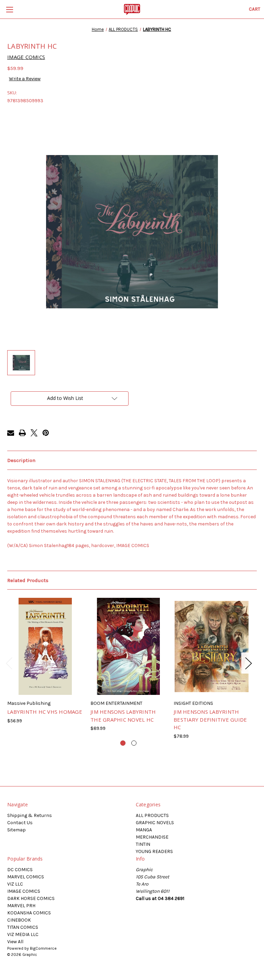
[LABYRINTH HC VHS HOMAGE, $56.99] (45, 646)
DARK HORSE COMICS (31, 898)
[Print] (22, 433)
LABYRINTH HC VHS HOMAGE (44, 711)
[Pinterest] (45, 433)
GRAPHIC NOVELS (155, 823)
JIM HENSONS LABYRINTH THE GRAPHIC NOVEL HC (123, 715)
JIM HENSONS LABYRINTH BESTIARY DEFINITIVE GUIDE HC (210, 719)
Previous (9, 663)
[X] (34, 433)
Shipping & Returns (29, 815)
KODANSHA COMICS (29, 913)
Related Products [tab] (27, 580)
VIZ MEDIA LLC (22, 934)
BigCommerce (43, 948)
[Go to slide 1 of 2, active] (122, 743)
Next (248, 663)
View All (15, 942)
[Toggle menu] (9, 9)
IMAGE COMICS (23, 891)
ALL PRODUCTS (152, 815)
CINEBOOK (19, 920)
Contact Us (20, 823)
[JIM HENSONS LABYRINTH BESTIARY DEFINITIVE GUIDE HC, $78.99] (212, 646)
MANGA (144, 830)
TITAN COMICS (22, 927)
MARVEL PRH (21, 906)
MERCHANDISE (152, 837)
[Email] (10, 433)
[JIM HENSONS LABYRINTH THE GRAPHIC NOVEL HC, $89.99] (128, 646)
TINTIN (143, 844)
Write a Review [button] (25, 79)
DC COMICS (20, 870)
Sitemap (16, 830)
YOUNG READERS (154, 851)
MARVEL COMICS (25, 877)
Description (21, 460)
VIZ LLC (15, 884)
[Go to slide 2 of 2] (133, 743)
